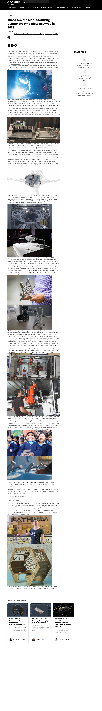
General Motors (20, 261)
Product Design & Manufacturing (42, 8)
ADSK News (10, 4)
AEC (28, 8)
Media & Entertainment (61, 8)
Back (11, 15)
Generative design (38, 34)
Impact (22, 8)
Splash (24, 425)
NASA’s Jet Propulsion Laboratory (16, 195)
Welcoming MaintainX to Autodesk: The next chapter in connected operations (84, 65)
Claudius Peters (15, 64)
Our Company (12, 8)
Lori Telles (14, 37)
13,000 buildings (50, 336)
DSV (39, 347)
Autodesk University (36, 58)
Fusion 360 (10, 108)
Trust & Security (76, 8)
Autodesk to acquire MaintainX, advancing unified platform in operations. (84, 77)
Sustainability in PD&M (51, 34)
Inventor (9, 114)
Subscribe (88, 8)
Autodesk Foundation (31, 482)
